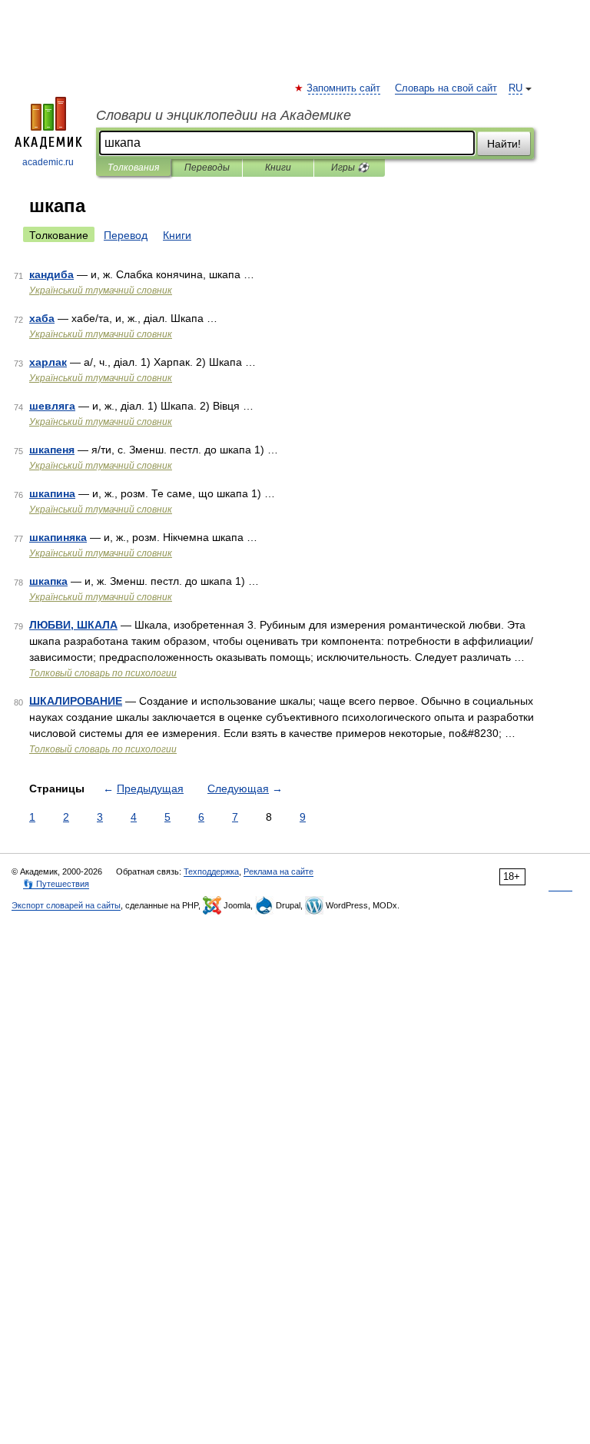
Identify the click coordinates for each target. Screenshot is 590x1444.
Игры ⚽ (350, 167)
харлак (48, 362)
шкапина (52, 493)
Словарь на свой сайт (446, 88)
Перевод (126, 235)
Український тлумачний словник (100, 290)
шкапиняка (58, 537)
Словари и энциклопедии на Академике (223, 115)
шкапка (48, 581)
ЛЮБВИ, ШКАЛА (73, 625)
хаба (42, 318)
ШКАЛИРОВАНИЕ (75, 701)
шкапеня (52, 449)
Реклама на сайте (278, 871)
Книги (278, 167)
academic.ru (48, 162)
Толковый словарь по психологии (103, 673)
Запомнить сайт (344, 88)
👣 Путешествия (56, 883)
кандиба (51, 274)
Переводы (207, 167)
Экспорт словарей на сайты (66, 905)
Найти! (504, 144)
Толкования (133, 167)
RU (515, 88)
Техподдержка (211, 871)
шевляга (52, 406)
